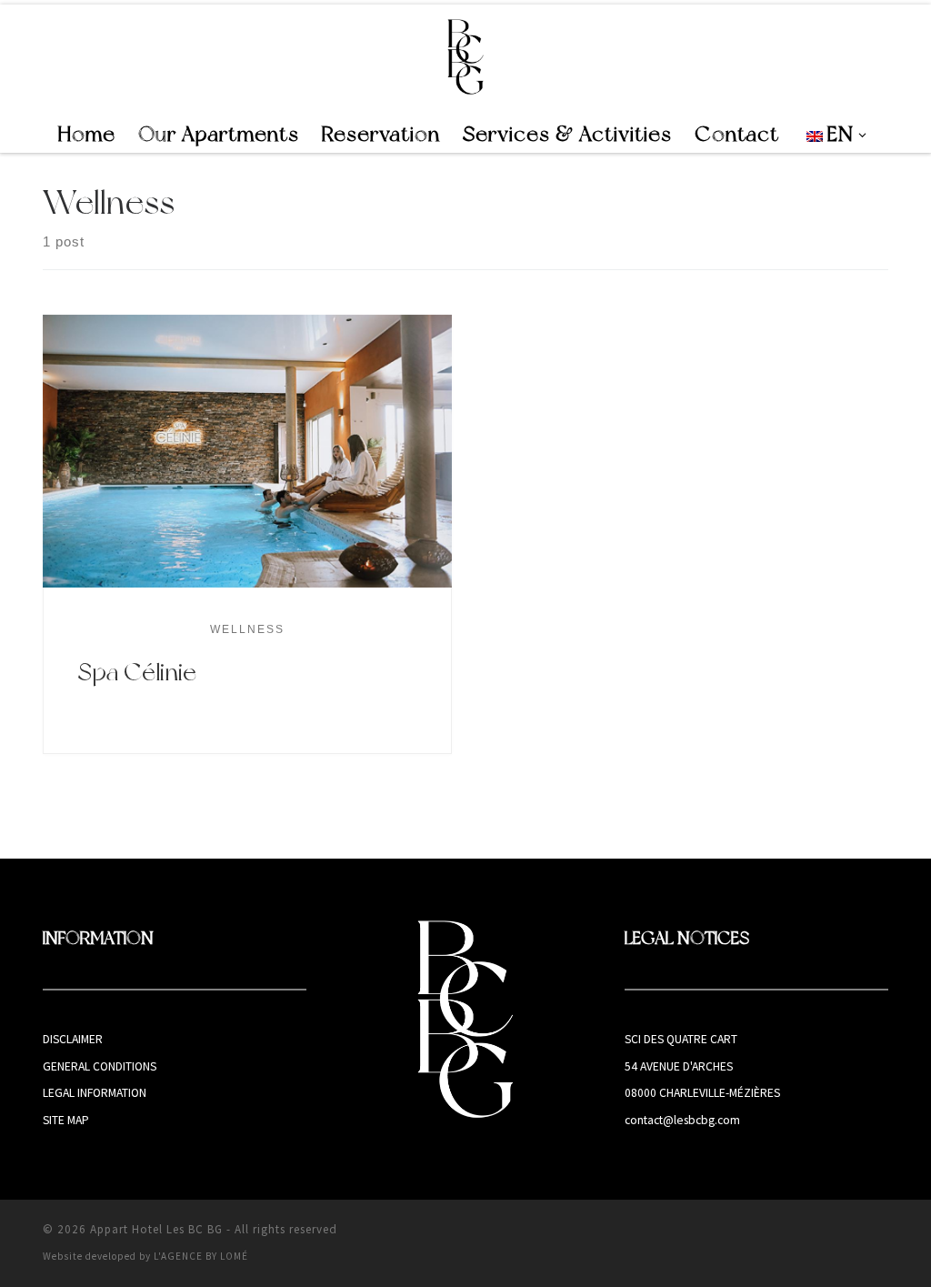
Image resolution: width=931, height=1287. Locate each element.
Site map (66, 1120)
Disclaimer (73, 1039)
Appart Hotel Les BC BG (156, 1229)
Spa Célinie (136, 672)
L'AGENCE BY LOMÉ (201, 1256)
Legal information (94, 1093)
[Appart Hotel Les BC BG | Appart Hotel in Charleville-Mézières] (466, 56)
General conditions (99, 1066)
